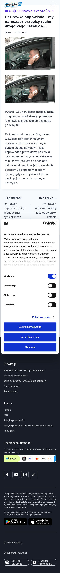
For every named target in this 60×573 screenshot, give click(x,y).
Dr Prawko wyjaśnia (34, 11)
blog (9, 11)
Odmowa (30, 347)
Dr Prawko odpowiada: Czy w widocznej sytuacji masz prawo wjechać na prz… (15, 212)
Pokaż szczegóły (41, 317)
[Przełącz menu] (53, 5)
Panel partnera (11, 391)
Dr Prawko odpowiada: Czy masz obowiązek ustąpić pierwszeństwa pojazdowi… (45, 212)
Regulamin (9, 430)
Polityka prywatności (14, 420)
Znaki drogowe (11, 386)
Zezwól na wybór (30, 337)
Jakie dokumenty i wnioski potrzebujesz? (25, 381)
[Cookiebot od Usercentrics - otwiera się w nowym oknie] (43, 223)
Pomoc (7, 410)
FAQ (6, 415)
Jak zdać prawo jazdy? (15, 375)
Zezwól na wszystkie (30, 327)
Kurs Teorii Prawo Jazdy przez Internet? (24, 370)
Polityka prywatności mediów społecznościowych (29, 425)
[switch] (52, 285)
